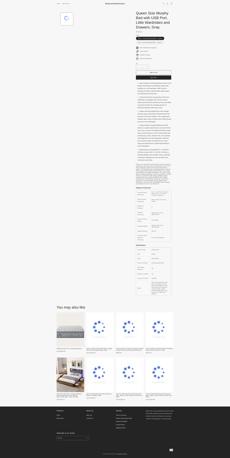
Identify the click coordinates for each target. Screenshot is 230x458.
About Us (89, 415)
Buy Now (154, 77)
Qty (137, 63)
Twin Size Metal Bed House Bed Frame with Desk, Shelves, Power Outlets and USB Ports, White (129, 395)
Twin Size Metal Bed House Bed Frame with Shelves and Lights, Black (98, 394)
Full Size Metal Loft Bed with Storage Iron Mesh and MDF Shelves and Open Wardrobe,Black (130, 349)
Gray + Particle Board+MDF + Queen (150, 42)
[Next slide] (129, 19)
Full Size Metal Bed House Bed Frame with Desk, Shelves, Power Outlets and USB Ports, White (159, 395)
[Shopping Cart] (171, 4)
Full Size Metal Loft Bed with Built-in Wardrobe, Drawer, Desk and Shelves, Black (159, 349)
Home (58, 415)
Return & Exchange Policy (124, 418)
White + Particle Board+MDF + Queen (150, 38)
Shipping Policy (121, 428)
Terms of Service (121, 415)
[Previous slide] (59, 19)
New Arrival (60, 418)
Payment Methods (121, 421)
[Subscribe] (87, 438)
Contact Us (89, 418)
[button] (163, 4)
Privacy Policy (120, 424)
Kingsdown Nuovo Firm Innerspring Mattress (69, 348)
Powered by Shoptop (122, 453)
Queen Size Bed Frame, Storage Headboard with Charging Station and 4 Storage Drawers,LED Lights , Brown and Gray (69, 395)
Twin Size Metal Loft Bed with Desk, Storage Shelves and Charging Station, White (99, 349)
